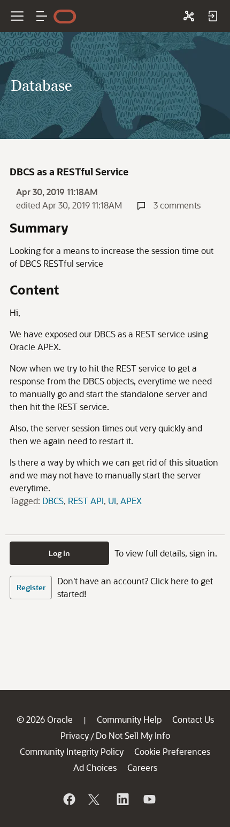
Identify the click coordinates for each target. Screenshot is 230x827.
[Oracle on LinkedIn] (122, 799)
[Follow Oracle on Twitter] (95, 799)
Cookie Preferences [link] (172, 751)
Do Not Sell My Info (133, 735)
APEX (131, 500)
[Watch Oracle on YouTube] (149, 799)
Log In (59, 553)
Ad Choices (95, 767)
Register (31, 587)
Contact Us (193, 719)
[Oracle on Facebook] (68, 799)
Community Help (129, 719)
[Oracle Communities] (188, 16)
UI (112, 500)
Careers (142, 767)
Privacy (74, 735)
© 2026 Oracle (45, 719)
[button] (41, 16)
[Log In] (212, 16)
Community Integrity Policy (72, 751)
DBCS (53, 500)
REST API (86, 500)
